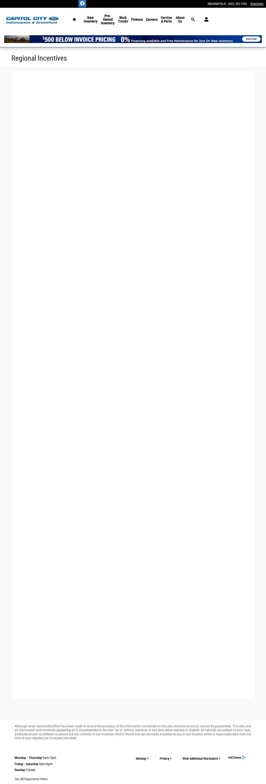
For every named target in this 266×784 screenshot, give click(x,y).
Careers (152, 19)
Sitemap (141, 758)
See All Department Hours (31, 779)
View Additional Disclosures (200, 758)
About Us (180, 19)
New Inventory (90, 19)
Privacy (164, 758)
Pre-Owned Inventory (108, 19)
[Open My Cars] (205, 19)
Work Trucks (123, 19)
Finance (137, 19)
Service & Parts (166, 19)
